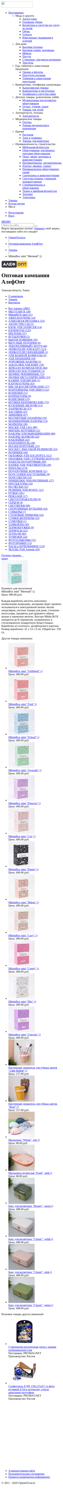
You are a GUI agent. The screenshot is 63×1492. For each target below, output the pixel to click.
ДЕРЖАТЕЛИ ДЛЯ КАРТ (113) (27, 349)
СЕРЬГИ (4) (15, 502)
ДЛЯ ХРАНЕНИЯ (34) (22, 358)
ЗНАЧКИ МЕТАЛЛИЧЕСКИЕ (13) (29, 377)
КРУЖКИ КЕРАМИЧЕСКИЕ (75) (28, 402)
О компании (15, 296)
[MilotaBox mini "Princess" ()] (21, 800)
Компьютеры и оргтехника (38, 90)
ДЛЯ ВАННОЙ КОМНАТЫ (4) (27, 355)
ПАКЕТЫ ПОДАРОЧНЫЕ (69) (27, 461)
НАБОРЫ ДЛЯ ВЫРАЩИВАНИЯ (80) (31, 433)
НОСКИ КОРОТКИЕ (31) (24, 446)
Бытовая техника (32, 47)
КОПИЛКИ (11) (18, 392)
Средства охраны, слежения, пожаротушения (39, 180)
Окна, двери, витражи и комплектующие (36, 158)
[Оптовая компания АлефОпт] (14, 266)
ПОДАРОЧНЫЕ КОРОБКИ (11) (27, 471)
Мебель (26, 53)
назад (4, 558)
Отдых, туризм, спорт (35, 106)
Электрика (28, 197)
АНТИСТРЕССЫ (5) (21, 324)
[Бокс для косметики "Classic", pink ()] (21, 1269)
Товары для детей (32, 109)
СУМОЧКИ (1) (17, 521)
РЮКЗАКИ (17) (17, 496)
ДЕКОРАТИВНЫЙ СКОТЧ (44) (27, 345)
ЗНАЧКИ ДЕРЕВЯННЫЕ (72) (26, 374)
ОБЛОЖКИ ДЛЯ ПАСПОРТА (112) (30, 455)
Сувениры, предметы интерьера (41, 59)
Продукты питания (33, 75)
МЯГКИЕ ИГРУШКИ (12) (24, 430)
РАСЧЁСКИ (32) (18, 486)
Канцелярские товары (35, 87)
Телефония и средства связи (39, 94)
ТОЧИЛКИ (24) (17, 536)
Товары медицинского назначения (35, 127)
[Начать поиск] (35, 225)
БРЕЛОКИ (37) (17, 333)
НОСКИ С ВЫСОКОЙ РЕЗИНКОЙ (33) (32, 449)
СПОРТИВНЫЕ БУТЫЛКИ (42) (28, 508)
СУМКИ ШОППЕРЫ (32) (24, 518)
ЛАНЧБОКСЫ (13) (19, 408)
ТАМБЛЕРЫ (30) (18, 524)
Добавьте (39, 228)
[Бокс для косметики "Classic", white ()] (21, 1235)
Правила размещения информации (29, 1476)
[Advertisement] (31, 1434)
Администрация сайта (21, 1470)
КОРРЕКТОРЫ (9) (19, 396)
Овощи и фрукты (32, 72)
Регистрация (15, 212)
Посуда (26, 56)
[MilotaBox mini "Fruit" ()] (21, 701)
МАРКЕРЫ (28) (17, 424)
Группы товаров (12, 555)
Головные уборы (32, 22)
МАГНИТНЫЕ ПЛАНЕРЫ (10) (27, 417)
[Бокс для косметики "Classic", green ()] (21, 1302)
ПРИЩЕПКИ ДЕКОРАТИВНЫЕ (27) (31, 480)
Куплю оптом (16, 203)
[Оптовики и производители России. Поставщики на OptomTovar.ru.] (17, 6)
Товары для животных (35, 140)
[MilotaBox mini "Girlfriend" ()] (21, 668)
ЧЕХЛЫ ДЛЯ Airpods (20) (24, 549)
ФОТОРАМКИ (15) (20, 543)
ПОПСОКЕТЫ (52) (20, 477)
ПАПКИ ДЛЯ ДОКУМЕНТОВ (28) (29, 464)
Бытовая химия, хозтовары (38, 50)
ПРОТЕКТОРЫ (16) (20, 483)
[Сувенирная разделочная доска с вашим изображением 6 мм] (24, 1343)
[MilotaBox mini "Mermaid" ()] (14, 585)
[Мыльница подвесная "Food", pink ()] (21, 1169)
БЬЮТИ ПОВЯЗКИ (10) (22, 339)
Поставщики (16, 12)
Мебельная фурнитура (35, 147)
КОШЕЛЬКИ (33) (19, 399)
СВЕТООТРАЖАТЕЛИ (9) (24, 499)
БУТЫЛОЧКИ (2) (19, 336)
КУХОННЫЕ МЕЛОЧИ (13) (25, 405)
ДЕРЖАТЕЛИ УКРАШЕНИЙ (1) (28, 352)
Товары (12, 200)
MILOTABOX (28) (19, 311)
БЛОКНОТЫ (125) (19, 330)
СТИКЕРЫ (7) (17, 511)
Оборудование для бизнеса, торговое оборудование (38, 152)
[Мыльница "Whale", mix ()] (21, 1136)
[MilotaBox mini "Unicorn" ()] (21, 1031)
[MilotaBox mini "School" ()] (21, 734)
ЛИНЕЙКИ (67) (18, 414)
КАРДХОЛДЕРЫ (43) (21, 383)
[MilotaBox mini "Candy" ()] (21, 965)
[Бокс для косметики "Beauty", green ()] (21, 1202)
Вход (11, 215)
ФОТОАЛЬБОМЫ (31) (22, 540)
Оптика (26, 122)
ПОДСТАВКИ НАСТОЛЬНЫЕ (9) (29, 474)
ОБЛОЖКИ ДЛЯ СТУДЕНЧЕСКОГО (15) (33, 458)
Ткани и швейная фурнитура (39, 191)
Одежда (27, 34)
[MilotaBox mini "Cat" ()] (21, 833)
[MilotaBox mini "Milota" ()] (21, 899)
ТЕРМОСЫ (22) (18, 530)
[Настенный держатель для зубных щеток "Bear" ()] (21, 1100)
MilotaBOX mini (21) (20, 314)
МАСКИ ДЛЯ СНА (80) (22, 427)
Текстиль (27, 62)
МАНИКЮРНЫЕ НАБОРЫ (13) (28, 421)
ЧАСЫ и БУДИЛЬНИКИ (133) (26, 546)
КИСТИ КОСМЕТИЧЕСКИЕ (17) (28, 386)
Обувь (26, 31)
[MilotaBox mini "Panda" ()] (21, 866)
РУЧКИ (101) (16, 493)
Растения (27, 134)
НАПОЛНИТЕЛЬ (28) (21, 443)
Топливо (27, 194)
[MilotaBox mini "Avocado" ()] (21, 767)
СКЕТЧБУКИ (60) (19, 505)
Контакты (14, 302)
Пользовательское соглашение (26, 1473)
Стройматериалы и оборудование (33, 186)
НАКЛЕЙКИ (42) (19, 439)
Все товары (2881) (19, 308)
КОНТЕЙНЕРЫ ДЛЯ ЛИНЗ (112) (28, 389)
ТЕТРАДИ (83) (17, 533)
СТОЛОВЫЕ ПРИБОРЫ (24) (26, 515)
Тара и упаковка (32, 137)
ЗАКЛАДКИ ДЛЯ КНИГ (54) (26, 364)
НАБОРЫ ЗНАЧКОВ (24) (23, 436)
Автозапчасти (30, 115)
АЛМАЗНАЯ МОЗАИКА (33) (26, 320)
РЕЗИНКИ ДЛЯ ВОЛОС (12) (26, 489)
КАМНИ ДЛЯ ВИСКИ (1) (24, 380)
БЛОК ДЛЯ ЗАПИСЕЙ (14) (25, 327)
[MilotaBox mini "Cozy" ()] (21, 932)
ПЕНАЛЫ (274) (17, 468)
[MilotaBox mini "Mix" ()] (21, 998)
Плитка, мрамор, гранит (36, 166)
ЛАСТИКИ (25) (17, 411)
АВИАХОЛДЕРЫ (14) (21, 317)
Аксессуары (29, 18)
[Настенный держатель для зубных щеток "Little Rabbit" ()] (21, 1064)
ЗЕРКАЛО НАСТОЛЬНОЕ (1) (26, 371)
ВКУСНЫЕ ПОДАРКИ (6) (24, 342)
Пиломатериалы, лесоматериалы (41, 162)
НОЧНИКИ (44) (18, 452)
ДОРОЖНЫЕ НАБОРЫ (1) (24, 361)
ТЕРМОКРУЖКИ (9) (21, 527)
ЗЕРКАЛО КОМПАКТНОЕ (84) (27, 367)
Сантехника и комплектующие (40, 175)
